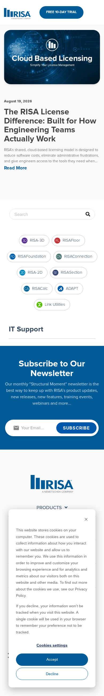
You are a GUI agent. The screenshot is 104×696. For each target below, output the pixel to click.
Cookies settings (52, 645)
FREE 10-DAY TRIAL (61, 12)
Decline (52, 674)
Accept (52, 659)
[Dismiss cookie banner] (86, 520)
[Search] (90, 214)
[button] (96, 12)
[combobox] (52, 214)
